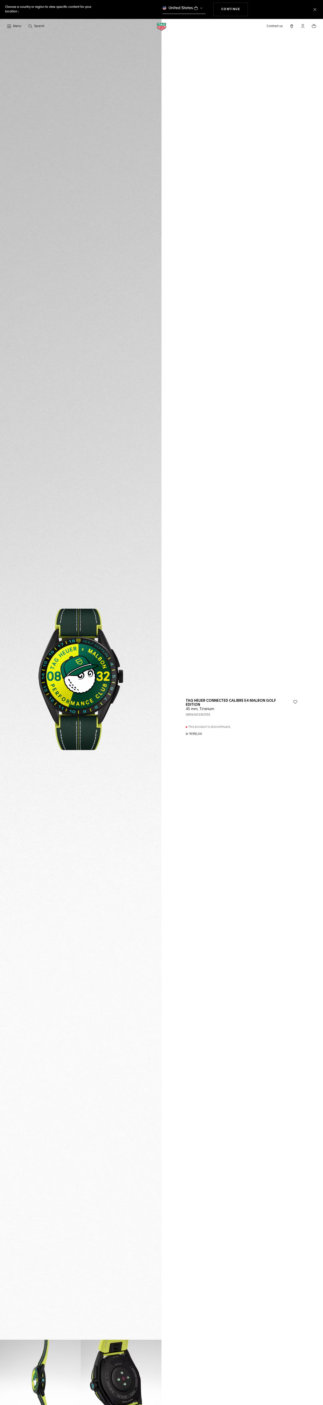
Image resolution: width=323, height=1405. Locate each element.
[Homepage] (161, 26)
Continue (234, 9)
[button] (303, 26)
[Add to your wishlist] (295, 702)
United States (181, 8)
